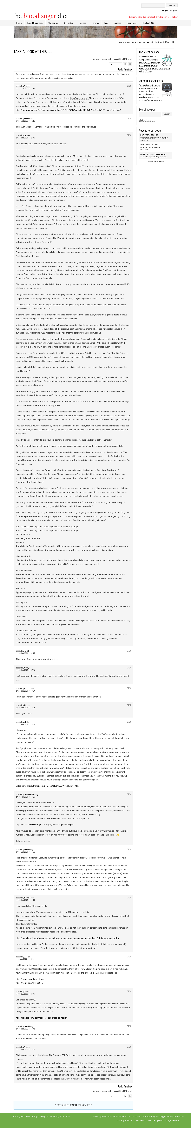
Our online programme (151, 80)
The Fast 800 (148, 23)
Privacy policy (99, 1116)
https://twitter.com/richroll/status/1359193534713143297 (53, 786)
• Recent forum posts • (155, 162)
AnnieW (27, 957)
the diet (40, 15)
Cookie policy (148, 1116)
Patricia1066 (29, 688)
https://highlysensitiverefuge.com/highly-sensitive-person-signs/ (45, 824)
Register (174, 10)
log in (64, 1105)
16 (125, 64)
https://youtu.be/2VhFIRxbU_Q (29, 983)
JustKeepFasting (31, 794)
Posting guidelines (164, 1116)
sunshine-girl (29, 849)
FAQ (106, 23)
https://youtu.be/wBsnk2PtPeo (30, 979)
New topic (128, 69)
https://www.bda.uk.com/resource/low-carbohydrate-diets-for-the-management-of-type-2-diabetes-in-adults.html (67, 938)
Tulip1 (26, 651)
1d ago (157, 147)
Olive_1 (27, 668)
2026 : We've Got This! (149, 145)
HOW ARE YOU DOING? (149, 135)
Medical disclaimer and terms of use (124, 1116)
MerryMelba (28, 118)
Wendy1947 (144, 140)
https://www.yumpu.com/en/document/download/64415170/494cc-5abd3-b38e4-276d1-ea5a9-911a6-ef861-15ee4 (68, 110)
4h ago (164, 137)
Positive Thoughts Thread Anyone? (153, 154)
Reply (120, 69)
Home (19, 23)
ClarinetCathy (144, 150)
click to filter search (147, 120)
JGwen (27, 135)
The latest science (149, 52)
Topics (141, 42)
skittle (26, 722)
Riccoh (27, 705)
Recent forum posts (150, 130)
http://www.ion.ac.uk (79, 98)
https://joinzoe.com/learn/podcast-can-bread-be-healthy (41, 1018)
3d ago (157, 157)
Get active (68, 23)
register (73, 1105)
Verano (27, 86)
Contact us (179, 1116)
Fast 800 (149, 42)
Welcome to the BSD (148, 137)
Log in (165, 10)
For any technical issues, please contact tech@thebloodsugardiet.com (148, 1120)
